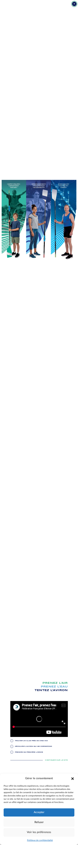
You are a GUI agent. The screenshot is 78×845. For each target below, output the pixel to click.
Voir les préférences (39, 832)
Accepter (39, 812)
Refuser (39, 822)
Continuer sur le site (56, 760)
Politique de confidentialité (40, 840)
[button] (72, 778)
